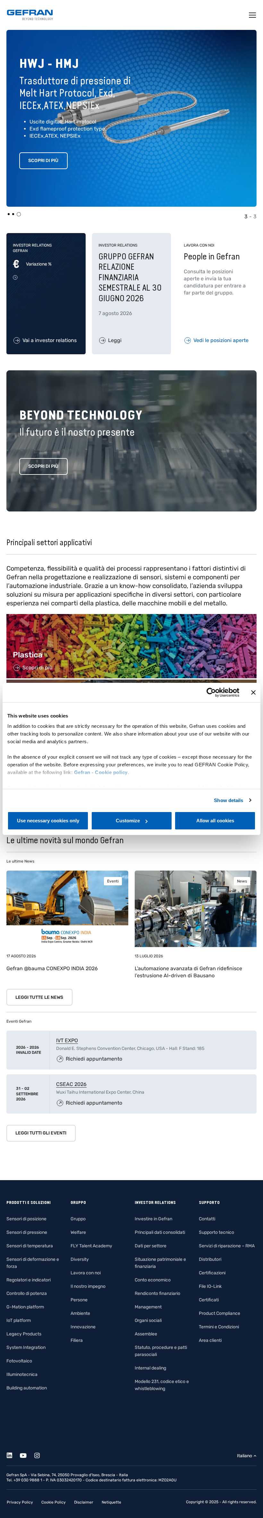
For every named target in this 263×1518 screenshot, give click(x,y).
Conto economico (153, 1280)
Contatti (207, 1219)
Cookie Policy (53, 1502)
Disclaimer (83, 1502)
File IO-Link (210, 1286)
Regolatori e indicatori (28, 1280)
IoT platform (18, 1320)
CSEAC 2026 (71, 1084)
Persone (79, 1300)
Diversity (80, 1259)
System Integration (26, 1347)
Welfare (78, 1232)
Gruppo (78, 1219)
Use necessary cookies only (48, 820)
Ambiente (80, 1313)
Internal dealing (150, 1368)
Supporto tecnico (216, 1232)
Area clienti (210, 1340)
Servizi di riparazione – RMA (227, 1246)
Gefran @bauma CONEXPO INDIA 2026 (52, 968)
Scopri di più (43, 160)
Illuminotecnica (22, 1374)
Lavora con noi (86, 1273)
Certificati (209, 1300)
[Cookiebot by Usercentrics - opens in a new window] (211, 692)
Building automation (26, 1388)
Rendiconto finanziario (157, 1293)
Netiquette (111, 1502)
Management (148, 1307)
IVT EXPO (67, 1040)
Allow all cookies (215, 820)
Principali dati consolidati (160, 1232)
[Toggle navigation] (253, 15)
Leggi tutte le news (39, 997)
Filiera (77, 1340)
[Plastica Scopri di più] (131, 617)
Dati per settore (150, 1246)
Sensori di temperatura (29, 1246)
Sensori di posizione (26, 1219)
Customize (128, 820)
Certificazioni (212, 1273)
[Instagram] (40, 1454)
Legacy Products (23, 1334)
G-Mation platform (25, 1307)
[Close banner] (253, 692)
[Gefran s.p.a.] (29, 15)
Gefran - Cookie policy (101, 772)
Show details (228, 800)
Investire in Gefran (153, 1219)
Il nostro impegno (88, 1286)
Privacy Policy (20, 1502)
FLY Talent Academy (91, 1246)
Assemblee (146, 1334)
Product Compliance (219, 1313)
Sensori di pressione (26, 1232)
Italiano (244, 1456)
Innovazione (83, 1327)
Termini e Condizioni (219, 1327)
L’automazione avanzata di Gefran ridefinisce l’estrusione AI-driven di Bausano (188, 972)
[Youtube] (27, 1454)
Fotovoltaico (19, 1361)
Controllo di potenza (26, 1293)
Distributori (210, 1259)
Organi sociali (148, 1320)
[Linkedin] (13, 1454)
